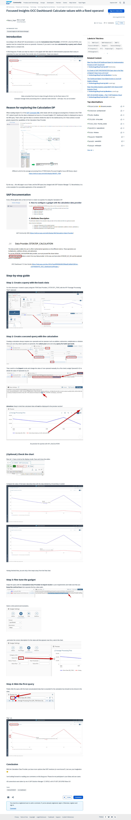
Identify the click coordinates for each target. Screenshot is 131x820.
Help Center (72, 2)
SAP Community (10, 7)
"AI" (101, 48)
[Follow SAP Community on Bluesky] (108, 817)
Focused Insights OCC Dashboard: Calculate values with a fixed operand (55, 10)
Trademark (51, 817)
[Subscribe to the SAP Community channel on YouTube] (112, 817)
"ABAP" (116, 42)
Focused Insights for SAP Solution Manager (17, 31)
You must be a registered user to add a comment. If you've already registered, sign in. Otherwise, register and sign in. (43, 804)
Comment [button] (78, 797)
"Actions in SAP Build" (93, 45)
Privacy (17, 817)
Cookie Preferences (68, 817)
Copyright (32, 817)
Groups (42, 2)
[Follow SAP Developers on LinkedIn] (115, 817)
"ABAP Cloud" (95, 42)
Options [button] (109, 14)
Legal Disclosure (41, 817)
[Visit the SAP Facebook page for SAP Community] (105, 817)
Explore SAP (113, 2)
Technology (33, 7)
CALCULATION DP (11, 790)
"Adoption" (104, 45)
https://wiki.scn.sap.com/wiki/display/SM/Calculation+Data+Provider (51, 233)
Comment (13, 808)
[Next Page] (107, 53)
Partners (58, 2)
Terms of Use (24, 817)
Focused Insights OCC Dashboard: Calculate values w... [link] (70, 7)
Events (65, 2)
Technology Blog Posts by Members (46, 7)
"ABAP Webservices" (106, 42)
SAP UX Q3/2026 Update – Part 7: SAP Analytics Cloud (104, 95)
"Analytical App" (109, 48)
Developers (50, 2)
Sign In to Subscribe (116, 11)
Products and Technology (31, 2)
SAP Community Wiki (33, 113)
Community (17, 2)
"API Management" (92, 51)
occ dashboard (22, 790)
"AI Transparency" (92, 48)
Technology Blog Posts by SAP (98, 67)
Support (58, 817)
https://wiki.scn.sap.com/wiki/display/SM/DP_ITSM (45, 173)
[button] (117, 23)
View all (89, 150)
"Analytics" (118, 48)
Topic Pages (81, 2)
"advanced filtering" (115, 45)
